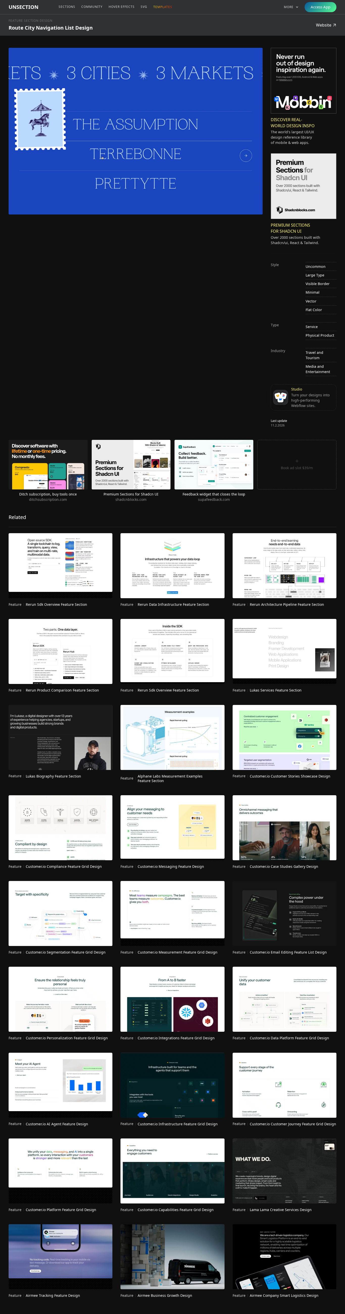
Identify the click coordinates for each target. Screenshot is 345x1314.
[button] (291, 7)
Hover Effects (122, 7)
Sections (67, 7)
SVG (144, 7)
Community (92, 7)
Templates (162, 7)
